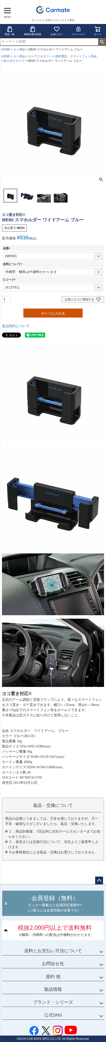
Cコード (10, 279)
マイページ (78, 34)
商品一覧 (10, 34)
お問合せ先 (53, 963)
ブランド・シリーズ (53, 1002)
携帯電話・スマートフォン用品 (76, 56)
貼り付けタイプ (14, 61)
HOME (5, 49)
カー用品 (19, 49)
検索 (102, 41)
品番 (7, 248)
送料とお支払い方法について (53, 950)
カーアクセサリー (40, 56)
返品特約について (16, 326)
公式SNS (53, 1015)
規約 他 (53, 976)
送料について (13, 264)
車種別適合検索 (32, 34)
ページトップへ (99, 880)
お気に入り (57, 34)
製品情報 (53, 989)
